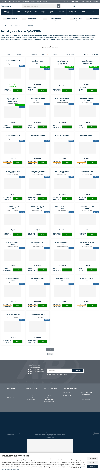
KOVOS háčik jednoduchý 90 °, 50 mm (13, 172)
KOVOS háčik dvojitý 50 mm (87, 172)
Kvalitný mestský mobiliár (31, 392)
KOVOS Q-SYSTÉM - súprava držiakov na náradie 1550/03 (87, 61)
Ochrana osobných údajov (54, 434)
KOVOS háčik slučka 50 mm (62, 279)
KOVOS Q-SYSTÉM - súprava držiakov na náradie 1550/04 (13, 100)
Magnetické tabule (48, 397)
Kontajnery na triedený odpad (32, 394)
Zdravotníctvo (40, 369)
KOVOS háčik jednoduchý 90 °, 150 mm (62, 172)
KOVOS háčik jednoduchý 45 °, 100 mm (38, 136)
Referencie (33, 1)
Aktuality (9, 396)
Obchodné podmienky (6, 1)
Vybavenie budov (61, 12)
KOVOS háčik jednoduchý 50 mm (13, 61)
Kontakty (45, 1)
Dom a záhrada (94, 12)
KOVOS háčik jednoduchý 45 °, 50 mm (13, 136)
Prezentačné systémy (28, 12)
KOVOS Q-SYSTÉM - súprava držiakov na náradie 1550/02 (62, 61)
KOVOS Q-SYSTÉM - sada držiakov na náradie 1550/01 (38, 61)
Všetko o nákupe (25, 1)
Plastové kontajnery (30, 399)
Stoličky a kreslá (17, 12)
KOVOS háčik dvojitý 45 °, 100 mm (13, 243)
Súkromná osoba (40, 371)
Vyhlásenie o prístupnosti (41, 434)
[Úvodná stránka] (6, 6)
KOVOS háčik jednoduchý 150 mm (62, 99)
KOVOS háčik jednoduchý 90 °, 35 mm (87, 136)
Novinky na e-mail (34, 365)
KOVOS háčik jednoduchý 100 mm (38, 99)
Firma (31, 373)
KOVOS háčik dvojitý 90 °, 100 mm (13, 279)
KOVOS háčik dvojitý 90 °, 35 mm (62, 243)
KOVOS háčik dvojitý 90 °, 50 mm (87, 243)
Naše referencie (10, 397)
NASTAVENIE (92, 458)
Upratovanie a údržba (72, 12)
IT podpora (39, 1)
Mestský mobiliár (43, 12)
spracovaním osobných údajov (60, 374)
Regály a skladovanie (84, 12)
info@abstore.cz (85, 394)
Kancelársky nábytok (7, 12)
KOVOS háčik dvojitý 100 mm (13, 207)
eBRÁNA (52, 437)
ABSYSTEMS (10, 392)
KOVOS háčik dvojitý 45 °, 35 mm (62, 207)
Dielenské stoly (47, 396)
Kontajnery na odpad (49, 392)
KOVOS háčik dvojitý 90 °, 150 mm (38, 279)
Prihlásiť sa (78, 370)
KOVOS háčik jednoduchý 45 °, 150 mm (62, 136)
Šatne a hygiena (52, 12)
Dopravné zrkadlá (30, 396)
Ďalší (50, 349)
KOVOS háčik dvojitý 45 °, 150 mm (38, 243)
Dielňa (36, 12)
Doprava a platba (16, 1)
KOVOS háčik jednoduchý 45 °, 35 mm (87, 99)
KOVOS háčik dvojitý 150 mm (37, 207)
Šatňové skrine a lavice (49, 399)
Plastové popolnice (30, 397)
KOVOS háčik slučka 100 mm (87, 279)
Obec (31, 371)
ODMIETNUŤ (92, 462)
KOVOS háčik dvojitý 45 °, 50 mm (87, 207)
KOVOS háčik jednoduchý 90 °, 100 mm (38, 172)
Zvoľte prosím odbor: (35, 367)
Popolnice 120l (47, 394)
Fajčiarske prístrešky (49, 401)
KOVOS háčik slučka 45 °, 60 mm (38, 315)
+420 (86, 392)
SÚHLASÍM (92, 466)
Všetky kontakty (86, 399)
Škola (31, 369)
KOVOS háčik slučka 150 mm (13, 315)
